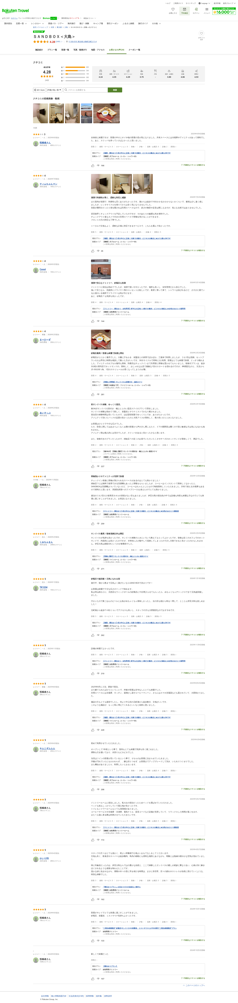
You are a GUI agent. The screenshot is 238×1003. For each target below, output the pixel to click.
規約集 (99, 996)
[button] (40, 113)
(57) (80, 49)
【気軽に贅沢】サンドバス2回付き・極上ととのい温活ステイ (125, 556)
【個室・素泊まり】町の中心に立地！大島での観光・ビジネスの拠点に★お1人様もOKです (137, 153)
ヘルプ (167, 3)
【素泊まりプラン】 (110, 966)
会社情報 (45, 996)
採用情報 (90, 996)
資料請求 (108, 996)
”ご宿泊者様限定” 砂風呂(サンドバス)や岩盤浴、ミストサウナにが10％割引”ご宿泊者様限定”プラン (140, 928)
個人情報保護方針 (59, 996)
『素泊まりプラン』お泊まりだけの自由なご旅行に (122, 887)
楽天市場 (217, 3)
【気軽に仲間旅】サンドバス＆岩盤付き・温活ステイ (122, 382)
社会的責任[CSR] (76, 996)
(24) (116, 49)
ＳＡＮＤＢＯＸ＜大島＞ (54, 36)
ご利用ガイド (178, 3)
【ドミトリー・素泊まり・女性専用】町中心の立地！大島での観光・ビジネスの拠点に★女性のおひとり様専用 (144, 309)
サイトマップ (191, 3)
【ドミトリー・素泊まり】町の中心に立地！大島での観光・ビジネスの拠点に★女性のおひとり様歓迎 (141, 511)
